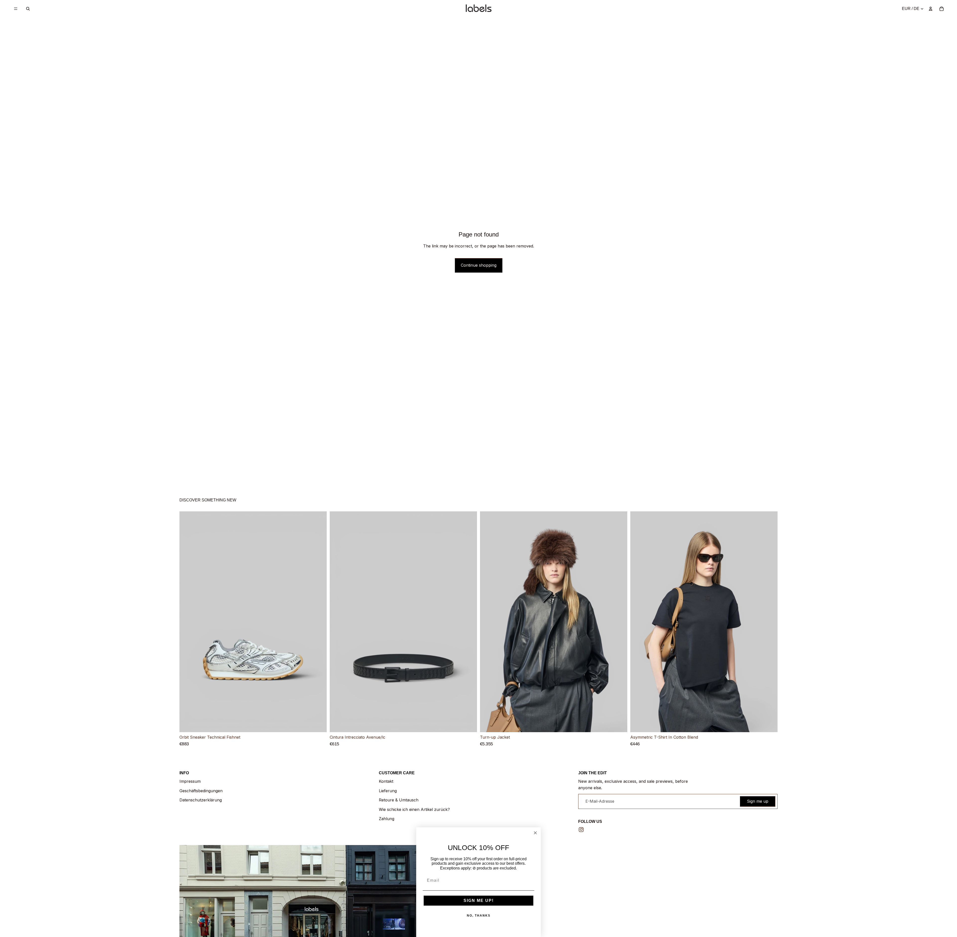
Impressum (190, 781)
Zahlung (386, 818)
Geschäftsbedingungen (201, 790)
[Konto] (930, 8)
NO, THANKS (478, 915)
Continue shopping (478, 265)
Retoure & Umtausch (398, 799)
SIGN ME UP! (479, 900)
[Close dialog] (535, 833)
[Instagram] (581, 830)
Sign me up (757, 801)
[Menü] (15, 8)
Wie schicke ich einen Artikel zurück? (414, 809)
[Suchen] (27, 8)
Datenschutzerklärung (200, 799)
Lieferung (388, 790)
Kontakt (386, 781)
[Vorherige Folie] (186, 621)
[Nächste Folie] (319, 621)
